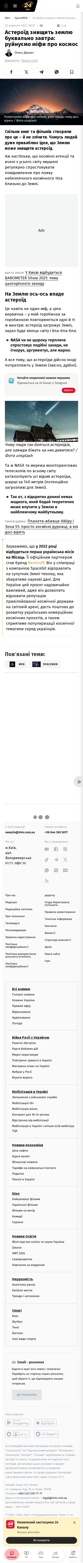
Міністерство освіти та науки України (38, 1242)
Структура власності (58, 940)
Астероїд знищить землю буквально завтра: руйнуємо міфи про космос (55, 18)
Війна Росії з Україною (30, 1038)
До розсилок (27, 1395)
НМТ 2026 (18, 1253)
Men (8, 18)
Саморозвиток (22, 1259)
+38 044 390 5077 (56, 832)
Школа (16, 1247)
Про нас (10, 895)
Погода (17, 1023)
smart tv (17, 1434)
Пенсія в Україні (23, 1179)
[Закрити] (74, 1522)
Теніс (15, 1327)
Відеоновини (21, 1011)
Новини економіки (27, 1145)
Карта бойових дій (25, 1049)
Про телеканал (15, 916)
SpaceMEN (21, 18)
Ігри (47, 961)
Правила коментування (60, 912)
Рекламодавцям (15, 930)
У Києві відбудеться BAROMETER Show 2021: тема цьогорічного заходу (33, 278)
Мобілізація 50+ (23, 1103)
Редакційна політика (18, 909)
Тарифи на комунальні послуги (34, 1168)
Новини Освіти (24, 1236)
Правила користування (20, 937)
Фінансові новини (25, 1162)
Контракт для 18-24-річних (30, 1114)
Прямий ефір (21, 1006)
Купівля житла (22, 1290)
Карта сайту (52, 954)
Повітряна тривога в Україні (32, 1060)
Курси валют (21, 1156)
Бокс (15, 1316)
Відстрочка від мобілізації (30, 1120)
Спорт (17, 1310)
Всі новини (21, 989)
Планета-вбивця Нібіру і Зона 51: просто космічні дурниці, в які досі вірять (41, 526)
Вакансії (50, 933)
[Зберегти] (71, 72)
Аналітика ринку (23, 1284)
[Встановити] (41, 1531)
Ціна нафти (20, 1150)
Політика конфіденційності (17, 945)
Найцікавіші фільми (26, 1199)
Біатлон (17, 1333)
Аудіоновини (21, 1017)
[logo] (28, 6)
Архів (48, 947)
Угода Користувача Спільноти (57, 904)
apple (46, 1422)
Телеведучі (12, 923)
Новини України (23, 1000)
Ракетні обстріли (24, 1043)
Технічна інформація (58, 919)
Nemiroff (36, 563)
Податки (18, 1173)
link (47, 849)
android (17, 1422)
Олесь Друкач (24, 52)
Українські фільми (25, 1205)
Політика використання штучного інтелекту (20, 955)
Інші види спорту (24, 1339)
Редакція (11, 902)
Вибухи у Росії (22, 1072)
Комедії (17, 1216)
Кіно (16, 1194)
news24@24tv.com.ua (20, 832)
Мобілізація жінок (24, 1108)
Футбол (17, 1321)
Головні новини (23, 994)
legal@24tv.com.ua (55, 1497)
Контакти (51, 926)
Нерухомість (22, 1279)
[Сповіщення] (78, 5)
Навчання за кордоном (28, 1265)
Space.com (29, 61)
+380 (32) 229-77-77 (29, 1493)
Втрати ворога (22, 1077)
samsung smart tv (46, 1434)
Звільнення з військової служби (34, 1097)
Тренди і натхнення (25, 1296)
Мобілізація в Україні (30, 1092)
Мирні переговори (25, 1054)
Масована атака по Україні (31, 1066)
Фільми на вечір (23, 1210)
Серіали (17, 1222)
